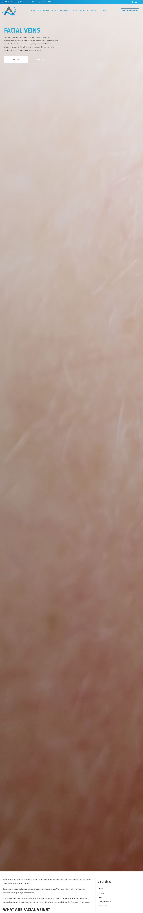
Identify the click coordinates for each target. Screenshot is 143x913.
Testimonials (64, 10)
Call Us (16, 60)
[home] (9, 10)
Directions (42, 60)
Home (33, 10)
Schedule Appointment (130, 10)
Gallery (93, 10)
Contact (103, 10)
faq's (54, 10)
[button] (43, 10)
